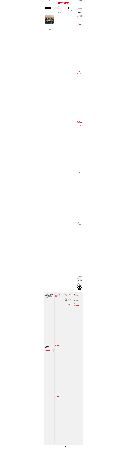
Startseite (64, 10)
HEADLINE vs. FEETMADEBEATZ (68, 299)
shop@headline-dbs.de (76, 295)
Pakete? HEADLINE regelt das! (68, 294)
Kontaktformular (78, 281)
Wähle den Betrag (48, 350)
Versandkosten (49, 28)
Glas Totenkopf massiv (67, 304)
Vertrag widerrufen (76, 305)
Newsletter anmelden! (79, 18)
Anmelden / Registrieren (48, 2)
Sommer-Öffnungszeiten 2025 (68, 297)
